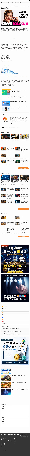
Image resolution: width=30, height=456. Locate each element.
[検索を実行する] (29, 0)
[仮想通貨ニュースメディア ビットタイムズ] (3, 1)
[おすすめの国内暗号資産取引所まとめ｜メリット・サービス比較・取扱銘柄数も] (15, 301)
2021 (3, 417)
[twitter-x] (10, 123)
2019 (3, 421)
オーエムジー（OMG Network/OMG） (7, 70)
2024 (3, 410)
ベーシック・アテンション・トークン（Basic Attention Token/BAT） (11, 73)
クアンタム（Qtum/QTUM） (5, 69)
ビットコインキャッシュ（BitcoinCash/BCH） (8, 71)
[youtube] (11, 123)
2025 (3, 408)
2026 (3, 406)
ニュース (3, 8)
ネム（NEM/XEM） (4, 67)
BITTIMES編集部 (5, 121)
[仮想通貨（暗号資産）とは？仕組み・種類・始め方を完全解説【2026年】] (15, 364)
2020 (3, 419)
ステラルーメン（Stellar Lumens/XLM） (7, 68)
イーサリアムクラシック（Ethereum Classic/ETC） (8, 72)
